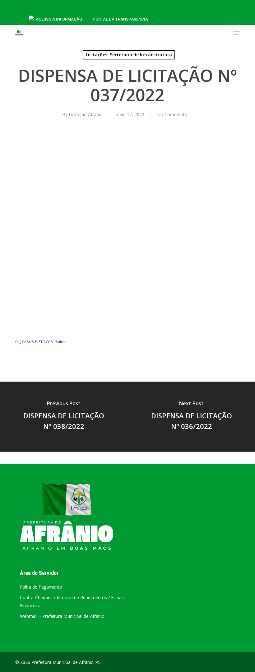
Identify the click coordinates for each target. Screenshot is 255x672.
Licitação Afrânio (86, 114)
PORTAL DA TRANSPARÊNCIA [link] (120, 19)
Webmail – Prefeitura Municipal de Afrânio (62, 616)
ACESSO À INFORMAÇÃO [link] (59, 19)
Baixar (61, 341)
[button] (236, 33)
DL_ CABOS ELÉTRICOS (34, 341)
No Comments (172, 114)
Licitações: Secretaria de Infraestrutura (129, 55)
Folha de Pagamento (41, 587)
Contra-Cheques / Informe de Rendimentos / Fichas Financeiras (72, 601)
